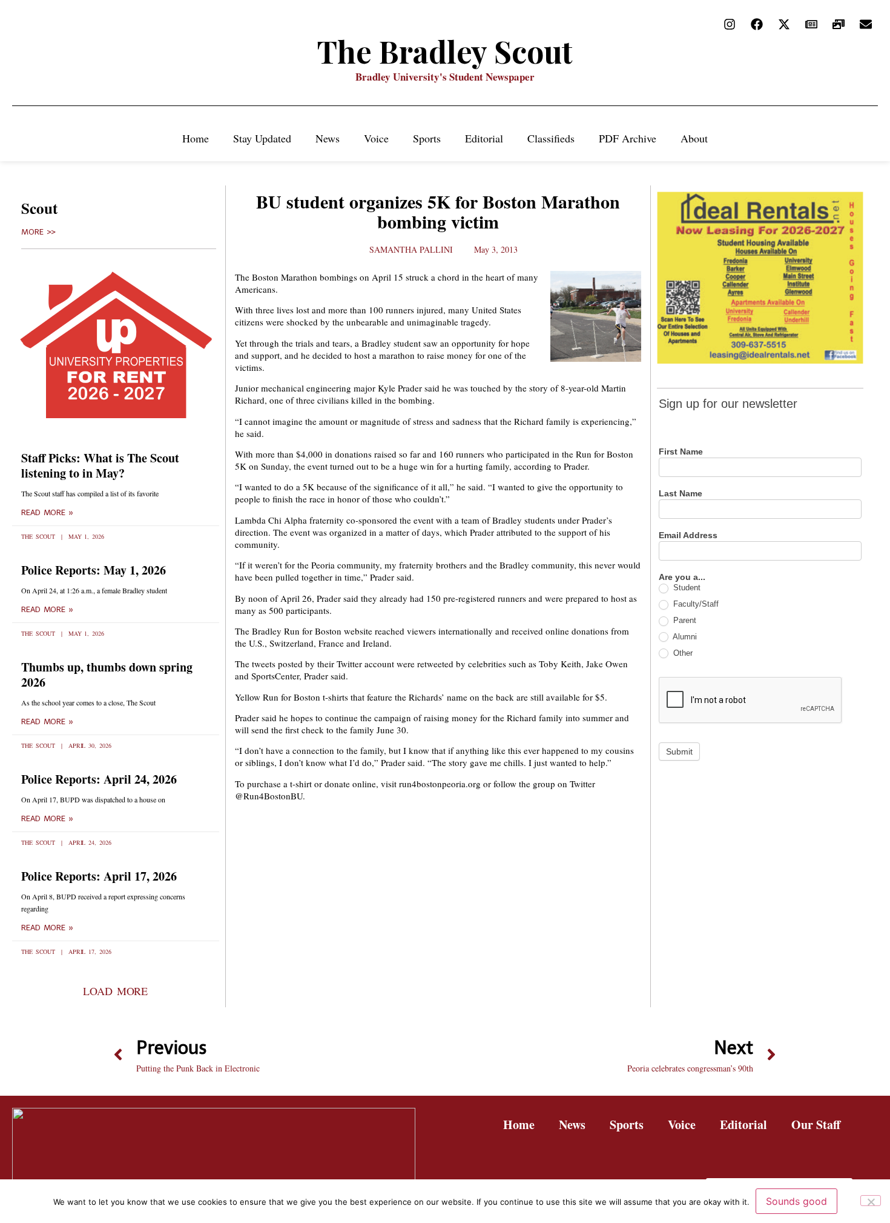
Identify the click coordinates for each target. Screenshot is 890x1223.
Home (195, 138)
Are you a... (682, 577)
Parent (683, 620)
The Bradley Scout (445, 51)
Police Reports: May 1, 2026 (93, 570)
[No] (870, 1200)
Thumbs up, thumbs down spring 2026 (107, 674)
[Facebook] (757, 24)
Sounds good (796, 1201)
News (327, 138)
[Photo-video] (838, 24)
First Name (681, 451)
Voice (376, 138)
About (694, 138)
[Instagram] (729, 24)
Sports (427, 138)
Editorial (484, 138)
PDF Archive (627, 138)
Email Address (688, 535)
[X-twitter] (784, 24)
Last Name (680, 493)
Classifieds (551, 138)
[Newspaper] (811, 24)
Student (685, 587)
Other (682, 653)
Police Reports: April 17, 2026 (99, 876)
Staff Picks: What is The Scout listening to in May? (100, 465)
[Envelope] (866, 24)
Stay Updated (262, 138)
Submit (679, 751)
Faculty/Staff (695, 603)
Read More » (47, 513)
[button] (115, 991)
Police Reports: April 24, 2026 (99, 779)
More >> (38, 232)
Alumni (684, 636)
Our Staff (815, 1124)
